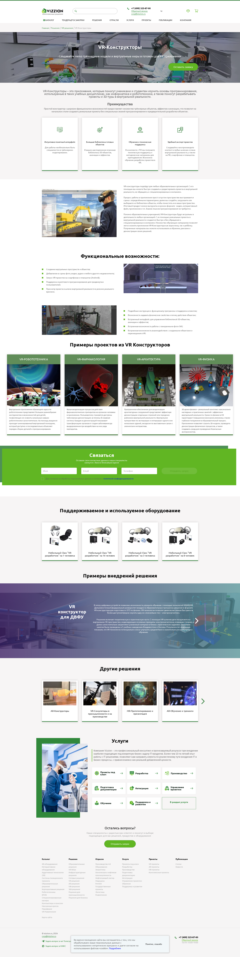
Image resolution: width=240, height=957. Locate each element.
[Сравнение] (188, 11)
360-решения (74, 889)
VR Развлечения (49, 912)
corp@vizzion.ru (138, 14)
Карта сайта (47, 917)
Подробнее (115, 948)
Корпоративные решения (53, 889)
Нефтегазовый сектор (104, 878)
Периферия (47, 909)
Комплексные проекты (159, 872)
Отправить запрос (120, 844)
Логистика (99, 892)
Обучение (126, 884)
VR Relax (72, 870)
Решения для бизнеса (78, 898)
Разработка (127, 867)
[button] (196, 620)
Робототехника (48, 892)
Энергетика (100, 870)
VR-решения (74, 881)
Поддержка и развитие (132, 886)
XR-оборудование (49, 864)
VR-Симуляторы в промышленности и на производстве (100, 714)
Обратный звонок (139, 11)
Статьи (178, 864)
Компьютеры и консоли (52, 903)
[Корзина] (196, 11)
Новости (179, 867)
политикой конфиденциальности (118, 479)
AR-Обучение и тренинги (180, 711)
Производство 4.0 (103, 864)
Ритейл (98, 884)
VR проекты (154, 864)
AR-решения (74, 884)
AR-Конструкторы (60, 711)
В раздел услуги (179, 802)
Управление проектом (132, 881)
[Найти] (76, 11)
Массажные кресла (50, 906)
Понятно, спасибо (153, 944)
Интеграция (127, 878)
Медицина (100, 881)
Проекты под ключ (130, 864)
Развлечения (101, 895)
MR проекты (154, 870)
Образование (101, 867)
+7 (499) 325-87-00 (141, 8)
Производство (128, 870)
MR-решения (74, 886)
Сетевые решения (76, 878)
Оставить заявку (183, 66)
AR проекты (154, 867)
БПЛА (44, 895)
